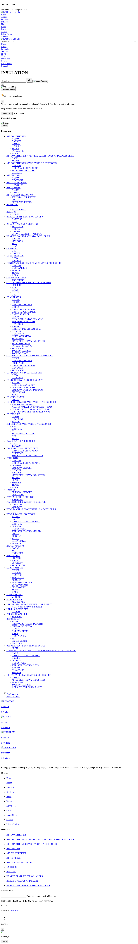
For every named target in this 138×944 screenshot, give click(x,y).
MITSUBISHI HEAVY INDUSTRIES (29, 341)
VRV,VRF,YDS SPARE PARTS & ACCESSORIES (29, 675)
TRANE (15, 273)
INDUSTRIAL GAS (15, 546)
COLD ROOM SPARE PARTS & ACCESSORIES (28, 282)
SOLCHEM (17, 643)
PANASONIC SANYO (22, 346)
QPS (14, 436)
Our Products (12, 694)
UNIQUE (16, 253)
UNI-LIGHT (17, 553)
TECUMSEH (18, 348)
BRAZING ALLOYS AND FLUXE (22, 224)
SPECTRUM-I (18, 392)
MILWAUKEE (18, 602)
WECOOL (16, 597)
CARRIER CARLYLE (22, 304)
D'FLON (16, 629)
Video (3, 26)
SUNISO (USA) (19, 587)
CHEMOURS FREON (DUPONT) (27, 624)
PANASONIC (18, 151)
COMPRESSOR (13, 297)
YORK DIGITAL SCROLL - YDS (27, 687)
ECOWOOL (17, 558)
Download (5, 29)
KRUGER (16, 473)
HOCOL (16, 421)
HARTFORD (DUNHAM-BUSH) (27, 329)
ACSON (15, 139)
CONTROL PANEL (15, 397)
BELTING (11, 212)
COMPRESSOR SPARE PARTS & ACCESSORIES (29, 356)
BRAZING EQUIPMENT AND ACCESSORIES (28, 236)
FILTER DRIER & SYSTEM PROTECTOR (26, 502)
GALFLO (16, 229)
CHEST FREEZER (15, 256)
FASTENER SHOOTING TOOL (21, 497)
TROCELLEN (18, 565)
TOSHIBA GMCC (20, 353)
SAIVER (16, 477)
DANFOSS (17, 219)
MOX (14, 243)
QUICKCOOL (18, 453)
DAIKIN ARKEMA (21, 631)
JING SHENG (18, 280)
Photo (3, 24)
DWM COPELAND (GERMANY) (27, 319)
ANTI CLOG (12, 204)
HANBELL (17, 326)
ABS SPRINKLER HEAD (23, 404)
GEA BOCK (17, 324)
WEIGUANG (18, 494)
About (3, 17)
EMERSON (17, 285)
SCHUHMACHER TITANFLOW (27, 234)
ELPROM (16, 465)
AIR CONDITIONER (16, 136)
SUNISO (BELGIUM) (22, 582)
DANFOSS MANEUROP (23, 309)
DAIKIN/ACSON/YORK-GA (25, 451)
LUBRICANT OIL (14, 568)
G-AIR (15, 443)
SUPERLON (17, 563)
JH (13, 638)
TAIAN (15, 438)
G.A (14, 207)
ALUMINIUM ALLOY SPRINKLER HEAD (32, 407)
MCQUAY (17, 270)
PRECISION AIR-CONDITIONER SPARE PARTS (29, 604)
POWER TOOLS (14, 599)
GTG (14, 512)
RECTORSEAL (19, 209)
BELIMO (16, 516)
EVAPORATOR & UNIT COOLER (22, 448)
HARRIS (16, 231)
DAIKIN (16, 143)
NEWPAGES (14, 910)
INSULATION (13, 555)
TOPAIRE (16, 482)
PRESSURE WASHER (16, 614)
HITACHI (16, 331)
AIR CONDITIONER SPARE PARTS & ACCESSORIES (32, 163)
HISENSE (16, 146)
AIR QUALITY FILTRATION (20, 195)
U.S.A (14, 246)
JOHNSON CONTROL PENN (25, 665)
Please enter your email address (40, 896)
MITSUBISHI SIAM (21, 343)
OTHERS (16, 292)
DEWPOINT (17, 180)
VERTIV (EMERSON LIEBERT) (27, 607)
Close (4, 126)
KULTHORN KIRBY (21, 336)
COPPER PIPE (13, 414)
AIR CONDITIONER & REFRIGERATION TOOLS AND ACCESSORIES (40, 156)
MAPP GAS (17, 241)
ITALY (15, 290)
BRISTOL (16, 302)
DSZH (15, 158)
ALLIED (16, 611)
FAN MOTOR (12, 458)
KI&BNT (16, 668)
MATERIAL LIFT (14, 594)
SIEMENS (16, 672)
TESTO (15, 161)
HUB (14, 287)
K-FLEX (16, 560)
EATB (14, 221)
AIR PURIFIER (13, 187)
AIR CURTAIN (13, 175)
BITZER (16, 299)
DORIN (15, 317)
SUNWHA (17, 616)
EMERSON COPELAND (23, 321)
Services (4, 22)
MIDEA (15, 148)
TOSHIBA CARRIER (21, 351)
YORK (15, 153)
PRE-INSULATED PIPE (17, 609)
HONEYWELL (19, 529)
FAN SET (10, 490)
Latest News (6, 34)
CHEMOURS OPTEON (22, 626)
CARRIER (16, 141)
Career (4, 31)
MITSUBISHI (18, 338)
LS (13, 431)
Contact (4, 36)
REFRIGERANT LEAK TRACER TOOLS (25, 646)
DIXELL (16, 658)
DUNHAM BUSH (20, 268)
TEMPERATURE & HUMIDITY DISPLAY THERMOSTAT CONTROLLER (41, 650)
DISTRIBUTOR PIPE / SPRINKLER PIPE (31, 412)
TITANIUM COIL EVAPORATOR (27, 455)
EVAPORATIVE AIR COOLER (20, 441)
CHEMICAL (12, 248)
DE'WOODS (17, 185)
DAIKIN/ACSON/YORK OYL (26, 655)
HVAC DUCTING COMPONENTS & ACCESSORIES (31, 509)
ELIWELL (16, 660)
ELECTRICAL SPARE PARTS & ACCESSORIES (28, 424)
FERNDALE (17, 226)
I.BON (15, 648)
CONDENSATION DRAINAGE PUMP (24, 373)
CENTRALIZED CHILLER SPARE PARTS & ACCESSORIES (34, 263)
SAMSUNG (17, 173)
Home (3, 14)
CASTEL (16, 519)
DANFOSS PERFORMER (24, 312)
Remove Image (8, 89)
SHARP (15, 480)
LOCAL (15, 200)
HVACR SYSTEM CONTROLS (20, 514)
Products (4, 19)
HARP (15, 633)
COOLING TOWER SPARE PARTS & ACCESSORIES (31, 402)
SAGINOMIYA (19, 541)
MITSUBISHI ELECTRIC (23, 170)
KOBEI (15, 214)
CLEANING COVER (16, 278)
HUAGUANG (18, 334)
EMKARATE (18, 577)
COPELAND (18, 363)
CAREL (15, 653)
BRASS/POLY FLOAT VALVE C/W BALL (31, 409)
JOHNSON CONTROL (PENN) (26, 531)
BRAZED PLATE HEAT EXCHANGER (24, 217)
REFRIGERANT (14, 619)
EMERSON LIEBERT (22, 468)
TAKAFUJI (17, 446)
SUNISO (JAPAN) (20, 585)
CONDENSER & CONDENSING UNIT (24, 380)
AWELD (16, 239)
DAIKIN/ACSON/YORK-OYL (26, 168)
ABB (14, 426)
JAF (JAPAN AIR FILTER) (24, 197)
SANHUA (16, 543)
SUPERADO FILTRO (22, 202)
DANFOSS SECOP (20, 314)
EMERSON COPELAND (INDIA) (27, 390)
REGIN (15, 538)
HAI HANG (17, 499)
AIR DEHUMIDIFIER (16, 182)
